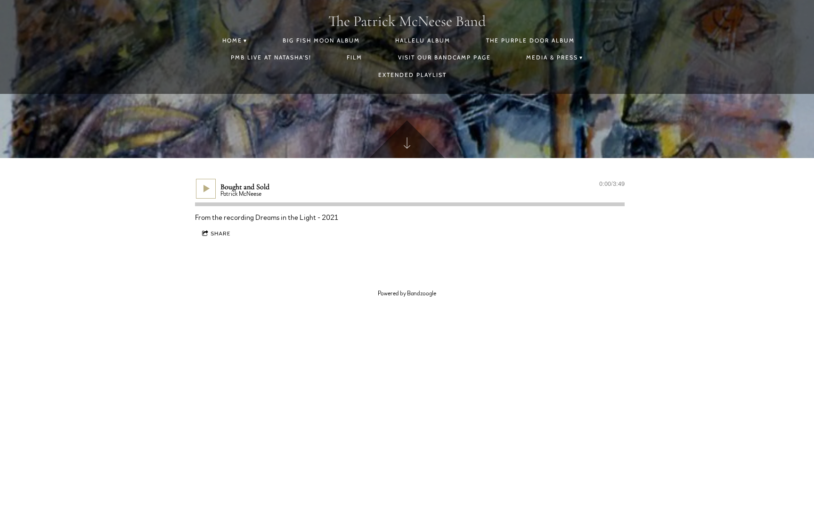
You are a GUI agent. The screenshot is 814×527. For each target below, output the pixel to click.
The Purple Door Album (530, 40)
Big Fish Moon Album (321, 40)
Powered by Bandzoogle (407, 293)
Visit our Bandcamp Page (444, 57)
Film (354, 57)
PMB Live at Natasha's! (271, 57)
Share (221, 233)
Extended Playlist (412, 74)
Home (232, 40)
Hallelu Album (422, 40)
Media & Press (552, 57)
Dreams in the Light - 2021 (296, 217)
